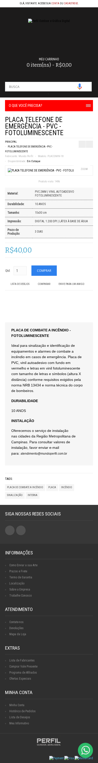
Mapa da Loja (17, 634)
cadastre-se (71, 3)
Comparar (44, 284)
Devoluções (16, 628)
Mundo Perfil (26, 156)
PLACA (52, 487)
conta (55, 3)
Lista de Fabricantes (22, 660)
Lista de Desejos (20, 284)
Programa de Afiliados (23, 672)
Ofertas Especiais (20, 678)
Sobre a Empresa (19, 589)
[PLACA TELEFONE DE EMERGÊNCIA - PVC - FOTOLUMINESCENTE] (49, 170)
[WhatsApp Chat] (85, 750)
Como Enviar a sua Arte (23, 565)
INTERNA (32, 495)
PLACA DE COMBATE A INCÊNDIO (25, 487)
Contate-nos (16, 622)
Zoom (84, 169)
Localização (16, 583)
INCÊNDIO (66, 487)
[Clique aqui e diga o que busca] (79, 86)
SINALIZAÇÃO (15, 495)
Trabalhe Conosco (20, 595)
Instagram (21, 530)
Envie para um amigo (71, 284)
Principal (11, 141)
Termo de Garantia (20, 577)
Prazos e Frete (18, 571)
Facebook (10, 530)
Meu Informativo (19, 723)
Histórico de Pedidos (22, 711)
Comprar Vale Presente (23, 666)
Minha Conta (16, 705)
